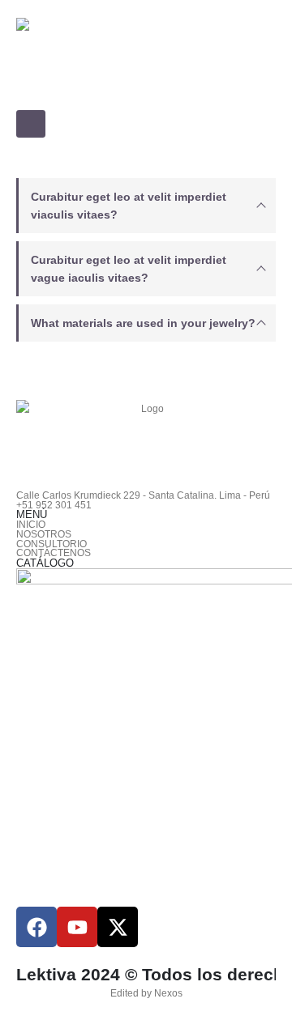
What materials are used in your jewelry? (143, 323)
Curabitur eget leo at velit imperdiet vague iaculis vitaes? (128, 268)
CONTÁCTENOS (53, 552)
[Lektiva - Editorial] (146, 61)
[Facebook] (36, 927)
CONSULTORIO (51, 543)
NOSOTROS (43, 534)
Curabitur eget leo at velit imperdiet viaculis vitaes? (128, 205)
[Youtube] (77, 927)
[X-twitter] (117, 927)
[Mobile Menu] (30, 124)
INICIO (30, 524)
